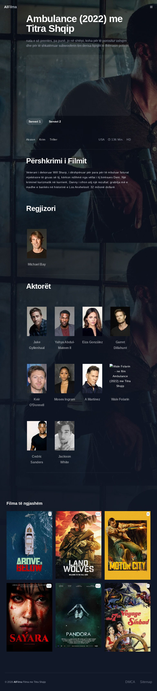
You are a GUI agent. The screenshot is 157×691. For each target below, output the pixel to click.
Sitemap (146, 682)
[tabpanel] (78, 85)
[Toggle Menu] (151, 7)
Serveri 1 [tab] (35, 121)
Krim (42, 139)
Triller (53, 139)
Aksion (30, 139)
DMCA (130, 682)
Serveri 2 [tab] (55, 121)
